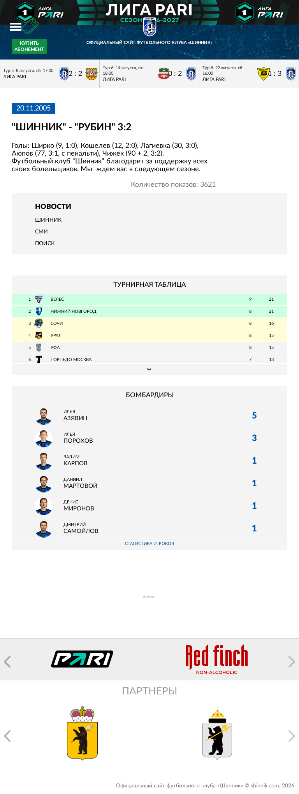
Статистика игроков (149, 544)
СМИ (41, 232)
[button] (7, 662)
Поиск (45, 243)
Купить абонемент (29, 46)
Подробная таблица (149, 369)
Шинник (48, 220)
